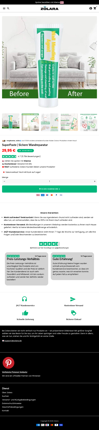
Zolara (56, 421)
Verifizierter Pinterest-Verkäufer (14, 372)
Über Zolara (7, 392)
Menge (5, 177)
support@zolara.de (13, 340)
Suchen (5, 396)
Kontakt (5, 410)
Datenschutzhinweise (11, 403)
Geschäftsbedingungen (12, 407)
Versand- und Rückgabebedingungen (19, 399)
